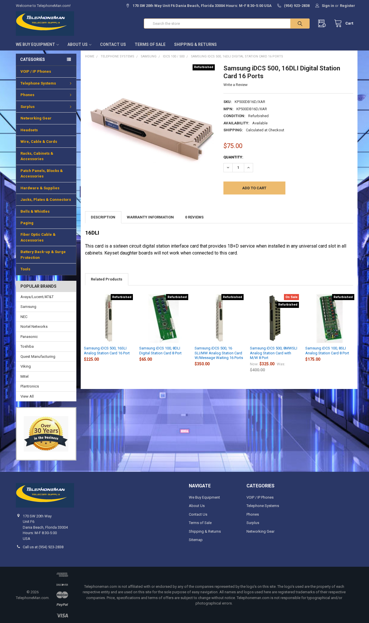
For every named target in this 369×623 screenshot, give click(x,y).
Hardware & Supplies (39, 188)
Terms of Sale (150, 44)
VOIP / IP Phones (35, 71)
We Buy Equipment (35, 44)
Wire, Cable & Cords (38, 141)
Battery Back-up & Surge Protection (43, 255)
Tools (25, 269)
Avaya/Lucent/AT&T (37, 297)
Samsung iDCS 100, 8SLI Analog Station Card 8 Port (327, 350)
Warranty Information (150, 217)
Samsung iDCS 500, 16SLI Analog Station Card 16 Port (107, 350)
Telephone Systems (38, 83)
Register (347, 5)
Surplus (27, 106)
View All (27, 396)
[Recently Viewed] (323, 23)
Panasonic (29, 336)
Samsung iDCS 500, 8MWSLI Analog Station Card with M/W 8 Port (273, 353)
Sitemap (196, 540)
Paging (26, 223)
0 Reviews (194, 217)
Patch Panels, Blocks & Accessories (41, 174)
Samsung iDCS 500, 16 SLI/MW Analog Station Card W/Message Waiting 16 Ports (219, 353)
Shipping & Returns (195, 44)
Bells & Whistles (35, 211)
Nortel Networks (34, 326)
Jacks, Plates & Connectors (45, 199)
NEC (23, 317)
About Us (77, 44)
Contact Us (113, 44)
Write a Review (235, 85)
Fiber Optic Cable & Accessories (38, 237)
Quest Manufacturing (37, 356)
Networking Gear (36, 118)
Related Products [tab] (106, 279)
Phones (27, 95)
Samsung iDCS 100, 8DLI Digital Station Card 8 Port (160, 350)
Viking (25, 366)
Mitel (24, 376)
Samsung (28, 306)
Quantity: (233, 157)
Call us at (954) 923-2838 (43, 547)
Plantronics (29, 386)
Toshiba (27, 346)
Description (103, 217)
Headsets (29, 130)
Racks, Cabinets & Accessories (36, 156)
